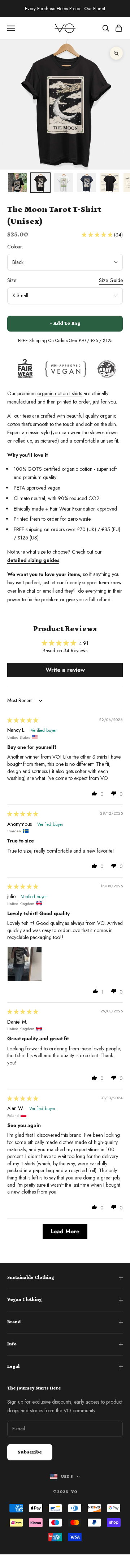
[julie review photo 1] (24, 964)
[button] (98, 234)
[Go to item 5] (110, 182)
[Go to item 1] (17, 182)
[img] (22, 720)
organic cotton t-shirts (59, 393)
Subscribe (30, 1452)
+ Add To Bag (65, 323)
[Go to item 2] (40, 182)
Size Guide (111, 280)
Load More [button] (65, 1231)
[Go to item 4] (87, 182)
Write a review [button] (65, 670)
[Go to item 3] (63, 182)
